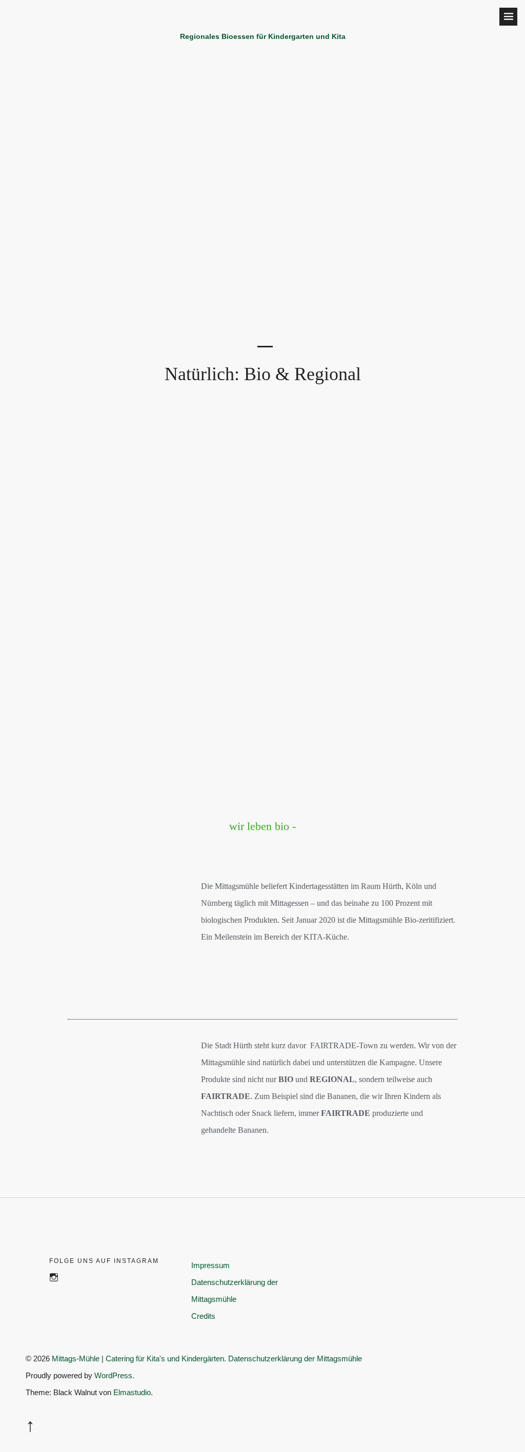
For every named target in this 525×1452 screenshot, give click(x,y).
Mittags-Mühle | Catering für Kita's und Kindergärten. (139, 1358)
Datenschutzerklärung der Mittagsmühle (295, 1358)
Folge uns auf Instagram (58, 1288)
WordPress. (114, 1375)
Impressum (210, 1265)
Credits (203, 1316)
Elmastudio (132, 1392)
